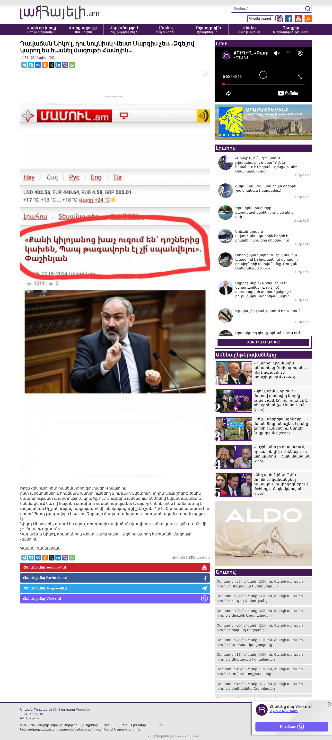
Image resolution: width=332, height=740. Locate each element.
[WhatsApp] (72, 65)
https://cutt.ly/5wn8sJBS (284, 711)
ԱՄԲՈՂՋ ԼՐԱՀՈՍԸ (263, 342)
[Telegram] (24, 65)
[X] (51, 65)
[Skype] (31, 65)
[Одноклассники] (45, 65)
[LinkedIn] (58, 65)
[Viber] (65, 65)
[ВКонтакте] (38, 65)
